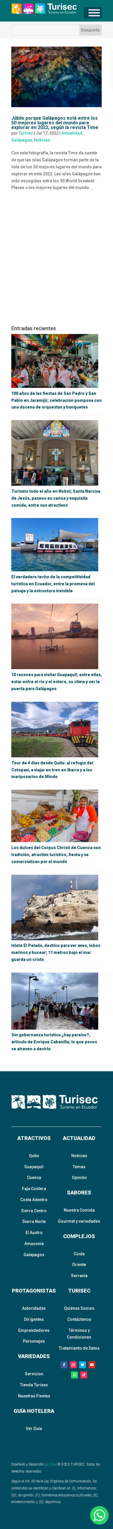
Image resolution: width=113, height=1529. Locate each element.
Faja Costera (34, 1188)
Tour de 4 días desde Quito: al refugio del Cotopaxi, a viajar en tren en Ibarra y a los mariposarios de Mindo (52, 770)
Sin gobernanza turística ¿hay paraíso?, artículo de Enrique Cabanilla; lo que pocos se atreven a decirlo (54, 1042)
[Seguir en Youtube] (91, 1364)
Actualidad (71, 133)
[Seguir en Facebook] (64, 1364)
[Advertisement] (56, 260)
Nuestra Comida (79, 1210)
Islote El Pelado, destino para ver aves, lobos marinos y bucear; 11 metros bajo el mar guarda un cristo (55, 952)
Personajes (34, 1341)
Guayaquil (33, 1166)
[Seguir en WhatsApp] (74, 1374)
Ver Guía (34, 1428)
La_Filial (50, 1464)
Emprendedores (34, 1330)
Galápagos (21, 140)
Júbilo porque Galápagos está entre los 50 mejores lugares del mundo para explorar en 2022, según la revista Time (54, 122)
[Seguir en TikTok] (83, 1374)
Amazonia (34, 1243)
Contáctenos (79, 1319)
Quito (34, 1155)
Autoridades (34, 1308)
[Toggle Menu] (94, 12)
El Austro (34, 1232)
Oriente (79, 1264)
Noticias (42, 140)
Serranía (79, 1275)
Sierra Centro (34, 1210)
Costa (79, 1254)
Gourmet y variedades (79, 1221)
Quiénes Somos (79, 1308)
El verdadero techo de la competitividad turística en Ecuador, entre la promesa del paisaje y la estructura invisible (53, 584)
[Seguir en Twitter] (82, 1364)
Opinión (79, 1177)
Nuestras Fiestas (34, 1396)
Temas (79, 1166)
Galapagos (33, 1254)
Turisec (26, 133)
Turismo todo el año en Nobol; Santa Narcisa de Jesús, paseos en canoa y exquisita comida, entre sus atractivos (55, 498)
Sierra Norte (34, 1221)
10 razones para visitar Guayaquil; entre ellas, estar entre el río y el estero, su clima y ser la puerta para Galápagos (56, 681)
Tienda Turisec (34, 1385)
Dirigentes (34, 1319)
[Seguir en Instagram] (73, 1364)
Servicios (34, 1373)
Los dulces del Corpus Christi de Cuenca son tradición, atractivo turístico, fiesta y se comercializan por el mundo (56, 854)
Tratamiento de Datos (79, 1348)
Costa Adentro (34, 1199)
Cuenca (34, 1177)
